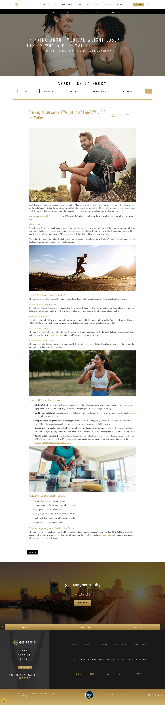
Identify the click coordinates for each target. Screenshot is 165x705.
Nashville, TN (27, 627)
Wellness (105, 645)
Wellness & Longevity (129, 91)
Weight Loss (73, 645)
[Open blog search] (148, 91)
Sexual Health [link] (108, 5)
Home (47, 50)
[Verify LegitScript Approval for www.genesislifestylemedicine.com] (89, 695)
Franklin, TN (137, 627)
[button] (4, 700)
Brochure (143, 659)
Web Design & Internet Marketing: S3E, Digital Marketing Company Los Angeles (35, 695)
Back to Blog (32, 552)
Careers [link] (113, 12)
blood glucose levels (78, 231)
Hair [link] (88, 5)
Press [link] (97, 12)
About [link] (82, 12)
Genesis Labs (128, 695)
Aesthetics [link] (96, 5)
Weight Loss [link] (46, 5)
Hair (115, 645)
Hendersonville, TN (82, 627)
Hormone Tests (84, 659)
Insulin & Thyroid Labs (116, 659)
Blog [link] (68, 12)
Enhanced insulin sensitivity (56, 335)
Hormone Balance (48, 91)
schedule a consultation (106, 534)
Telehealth (78, 674)
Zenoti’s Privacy (119, 695)
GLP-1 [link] (56, 5)
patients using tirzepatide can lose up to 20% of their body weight (53, 442)
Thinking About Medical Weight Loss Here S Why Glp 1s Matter (87, 50)
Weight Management (100, 91)
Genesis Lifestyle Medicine (46, 215)
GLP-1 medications (79, 211)
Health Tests (72, 659)
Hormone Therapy (90, 645)
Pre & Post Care (132, 659)
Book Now (139, 5)
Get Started (25, 667)
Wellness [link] (79, 5)
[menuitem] (46, 4)
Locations (121, 674)
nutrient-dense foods (45, 500)
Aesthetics (23, 91)
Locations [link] (119, 5)
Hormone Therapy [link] (67, 5)
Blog (53, 50)
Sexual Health (73, 91)
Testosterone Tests (98, 659)
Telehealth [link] (52, 12)
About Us (105, 674)
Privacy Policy (110, 695)
